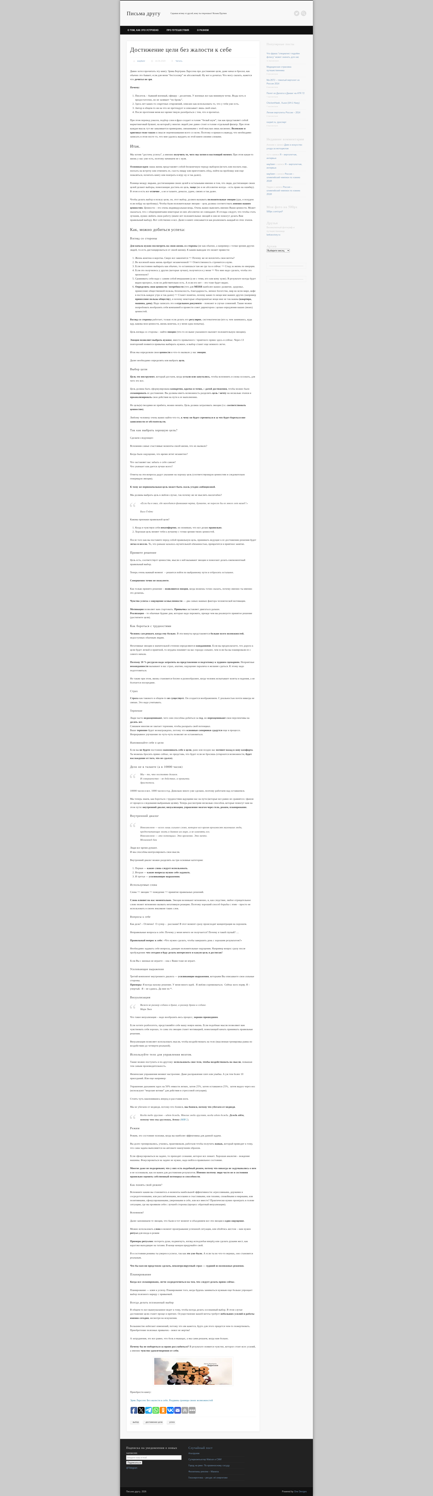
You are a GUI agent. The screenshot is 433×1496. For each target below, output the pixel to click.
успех (172, 1422)
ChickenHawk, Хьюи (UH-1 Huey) (283, 103)
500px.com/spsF (275, 211)
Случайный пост (200, 1448)
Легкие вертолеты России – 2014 (283, 112)
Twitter (296, 13)
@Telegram (131, 1468)
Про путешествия (178, 30)
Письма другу (144, 13)
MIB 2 (184, 1119)
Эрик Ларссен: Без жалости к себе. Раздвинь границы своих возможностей (171, 1400)
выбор (136, 1422)
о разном (203, 30)
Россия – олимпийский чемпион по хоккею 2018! (283, 177)
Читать (179, 61)
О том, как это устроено (143, 30)
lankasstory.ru (273, 234)
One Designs (300, 1491)
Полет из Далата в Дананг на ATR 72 (285, 93)
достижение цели (154, 1422)
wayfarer (141, 61)
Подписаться (134, 1462)
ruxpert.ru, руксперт (276, 122)
